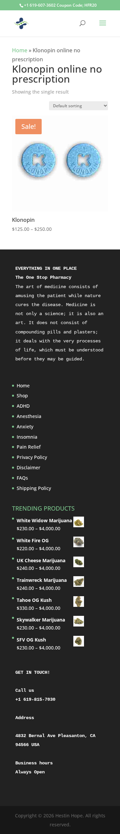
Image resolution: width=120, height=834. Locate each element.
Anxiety (25, 426)
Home (19, 50)
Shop (22, 395)
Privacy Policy (32, 457)
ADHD (23, 406)
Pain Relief (29, 447)
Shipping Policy (34, 488)
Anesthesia (29, 416)
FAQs (22, 478)
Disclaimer (28, 467)
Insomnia (27, 437)
